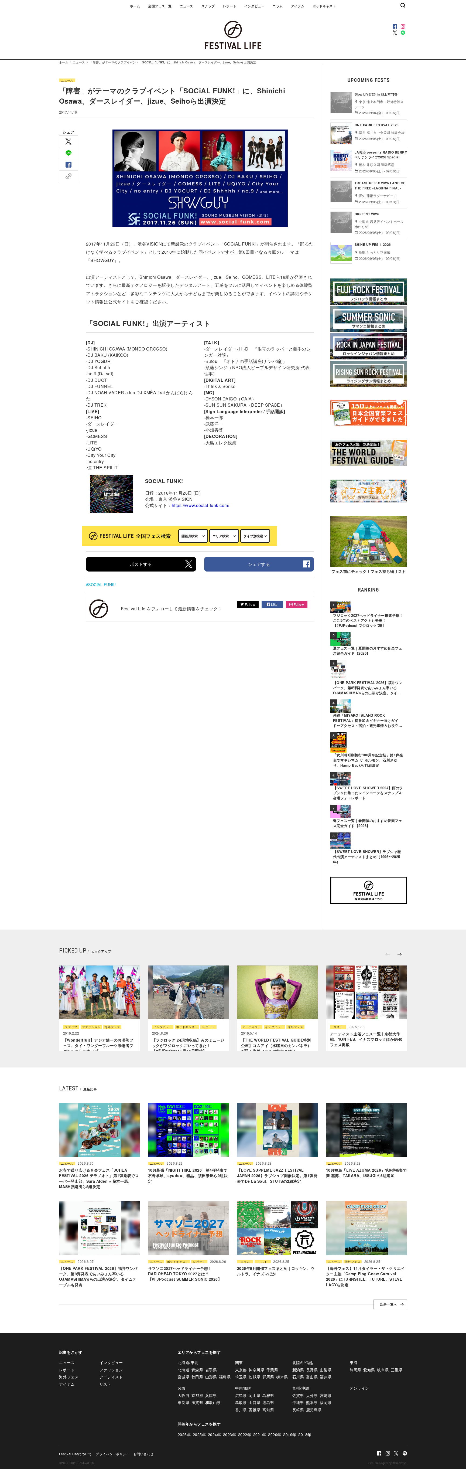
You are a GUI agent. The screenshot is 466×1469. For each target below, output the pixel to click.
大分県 (312, 1395)
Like (274, 604)
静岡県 (355, 1369)
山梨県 (325, 1369)
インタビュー (254, 6)
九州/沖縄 (300, 1388)
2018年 (304, 1434)
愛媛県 (254, 1409)
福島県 (225, 1376)
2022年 (244, 1434)
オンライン (359, 1388)
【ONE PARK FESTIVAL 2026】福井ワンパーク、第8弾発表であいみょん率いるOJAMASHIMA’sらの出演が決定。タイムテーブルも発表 (98, 1276)
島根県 (268, 1395)
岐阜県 (383, 1369)
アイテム (297, 6)
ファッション (91, 1027)
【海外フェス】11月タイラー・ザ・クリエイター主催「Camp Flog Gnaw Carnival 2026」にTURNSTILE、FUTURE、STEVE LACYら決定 (365, 1276)
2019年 (289, 1434)
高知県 (268, 1409)
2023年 (229, 1434)
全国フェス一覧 (160, 6)
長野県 (312, 1369)
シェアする (259, 564)
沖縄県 (298, 1402)
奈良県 (183, 1402)
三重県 (396, 1369)
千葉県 (272, 1369)
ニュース (186, 6)
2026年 (184, 1434)
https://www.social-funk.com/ (200, 505)
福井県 (325, 1376)
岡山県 (254, 1395)
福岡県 (325, 1402)
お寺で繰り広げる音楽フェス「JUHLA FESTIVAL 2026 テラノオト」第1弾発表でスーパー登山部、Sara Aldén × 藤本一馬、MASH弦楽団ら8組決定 (99, 1178)
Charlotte (399, 1463)
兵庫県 (211, 1395)
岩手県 (211, 1369)
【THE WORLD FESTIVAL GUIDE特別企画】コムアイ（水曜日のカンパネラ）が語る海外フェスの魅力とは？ (276, 1045)
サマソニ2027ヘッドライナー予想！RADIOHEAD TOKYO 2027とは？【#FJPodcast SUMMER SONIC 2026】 (185, 1274)
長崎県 (298, 1409)
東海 (354, 1362)
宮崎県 (325, 1395)
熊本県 (312, 1402)
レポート (230, 6)
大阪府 (183, 1395)
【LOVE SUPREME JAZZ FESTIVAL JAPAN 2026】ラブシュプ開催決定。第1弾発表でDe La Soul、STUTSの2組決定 (277, 1175)
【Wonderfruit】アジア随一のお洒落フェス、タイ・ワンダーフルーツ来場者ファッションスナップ (98, 1045)
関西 (182, 1388)
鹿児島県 (314, 1409)
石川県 (298, 1376)
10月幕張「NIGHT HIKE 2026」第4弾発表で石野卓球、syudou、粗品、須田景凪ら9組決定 (188, 1175)
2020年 (274, 1434)
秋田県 (197, 1376)
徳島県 (268, 1402)
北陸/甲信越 (302, 1362)
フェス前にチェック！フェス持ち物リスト (368, 571)
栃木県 (282, 1376)
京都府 (197, 1395)
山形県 (211, 1376)
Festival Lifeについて (75, 1453)
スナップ (208, 6)
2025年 (199, 1434)
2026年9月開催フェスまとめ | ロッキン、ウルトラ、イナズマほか (276, 1271)
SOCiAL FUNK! (102, 584)
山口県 (254, 1402)
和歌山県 (213, 1402)
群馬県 (268, 1376)
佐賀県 (298, 1395)
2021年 (259, 1434)
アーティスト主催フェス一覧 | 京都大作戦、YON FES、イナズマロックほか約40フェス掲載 (366, 1039)
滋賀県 (197, 1402)
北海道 (183, 1369)
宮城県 (183, 1376)
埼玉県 (241, 1376)
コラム (278, 6)
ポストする (141, 564)
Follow (249, 604)
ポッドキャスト (324, 6)
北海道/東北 (188, 1362)
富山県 (312, 1376)
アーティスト (251, 1027)
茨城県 (254, 1376)
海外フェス (112, 1027)
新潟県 (298, 1369)
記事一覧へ (388, 1304)
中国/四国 (243, 1388)
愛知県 (369, 1369)
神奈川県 (256, 1369)
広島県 (241, 1395)
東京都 (241, 1369)
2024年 (214, 1434)
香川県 (241, 1409)
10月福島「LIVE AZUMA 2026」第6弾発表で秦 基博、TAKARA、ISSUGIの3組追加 (366, 1172)
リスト (338, 1027)
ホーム (135, 6)
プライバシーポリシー (112, 1453)
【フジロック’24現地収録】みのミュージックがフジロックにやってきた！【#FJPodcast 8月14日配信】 (188, 1045)
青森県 (197, 1369)
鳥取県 (241, 1402)
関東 (239, 1362)
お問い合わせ (143, 1453)
